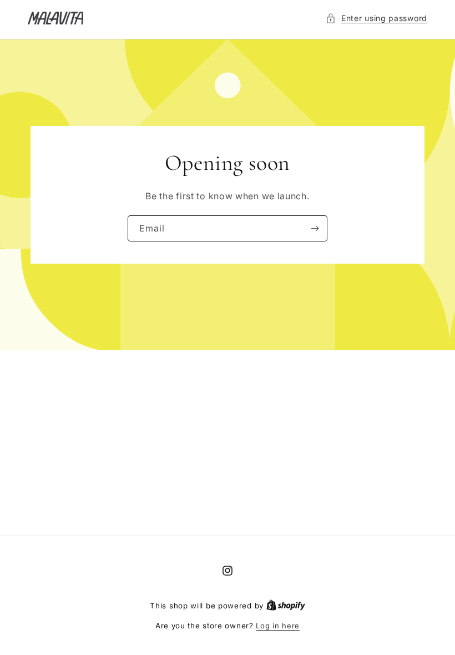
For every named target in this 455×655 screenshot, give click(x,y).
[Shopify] (285, 605)
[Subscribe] (314, 228)
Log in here (278, 625)
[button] (376, 18)
